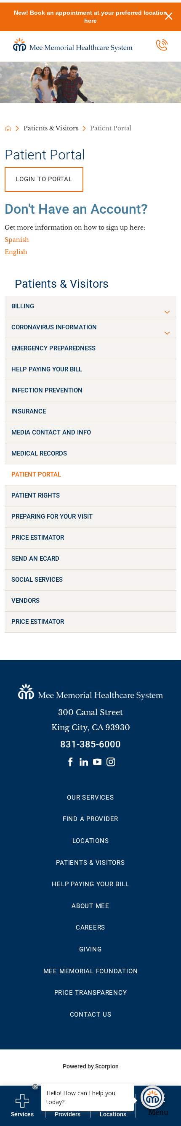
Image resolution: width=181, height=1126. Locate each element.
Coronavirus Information (54, 327)
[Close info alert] (169, 17)
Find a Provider (91, 819)
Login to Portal (44, 179)
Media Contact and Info (51, 432)
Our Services (90, 797)
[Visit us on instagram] (110, 762)
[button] (166, 312)
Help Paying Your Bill (46, 369)
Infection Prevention (47, 390)
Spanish (17, 240)
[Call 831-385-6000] (162, 45)
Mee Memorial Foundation (90, 971)
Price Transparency (90, 992)
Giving (90, 949)
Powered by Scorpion (91, 1066)
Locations (90, 841)
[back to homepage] (8, 128)
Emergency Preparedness (53, 348)
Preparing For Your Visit (52, 516)
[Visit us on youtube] (97, 762)
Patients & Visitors (51, 128)
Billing (22, 306)
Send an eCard (35, 558)
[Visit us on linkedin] (84, 762)
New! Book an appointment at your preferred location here (90, 16)
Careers (90, 927)
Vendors (25, 600)
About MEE (90, 906)
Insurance (28, 411)
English (16, 252)
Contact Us (91, 1014)
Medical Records (39, 453)
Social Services (37, 579)
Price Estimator (37, 537)
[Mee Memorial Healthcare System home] (72, 44)
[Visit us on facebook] (70, 762)
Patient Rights (35, 495)
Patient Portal (36, 474)
